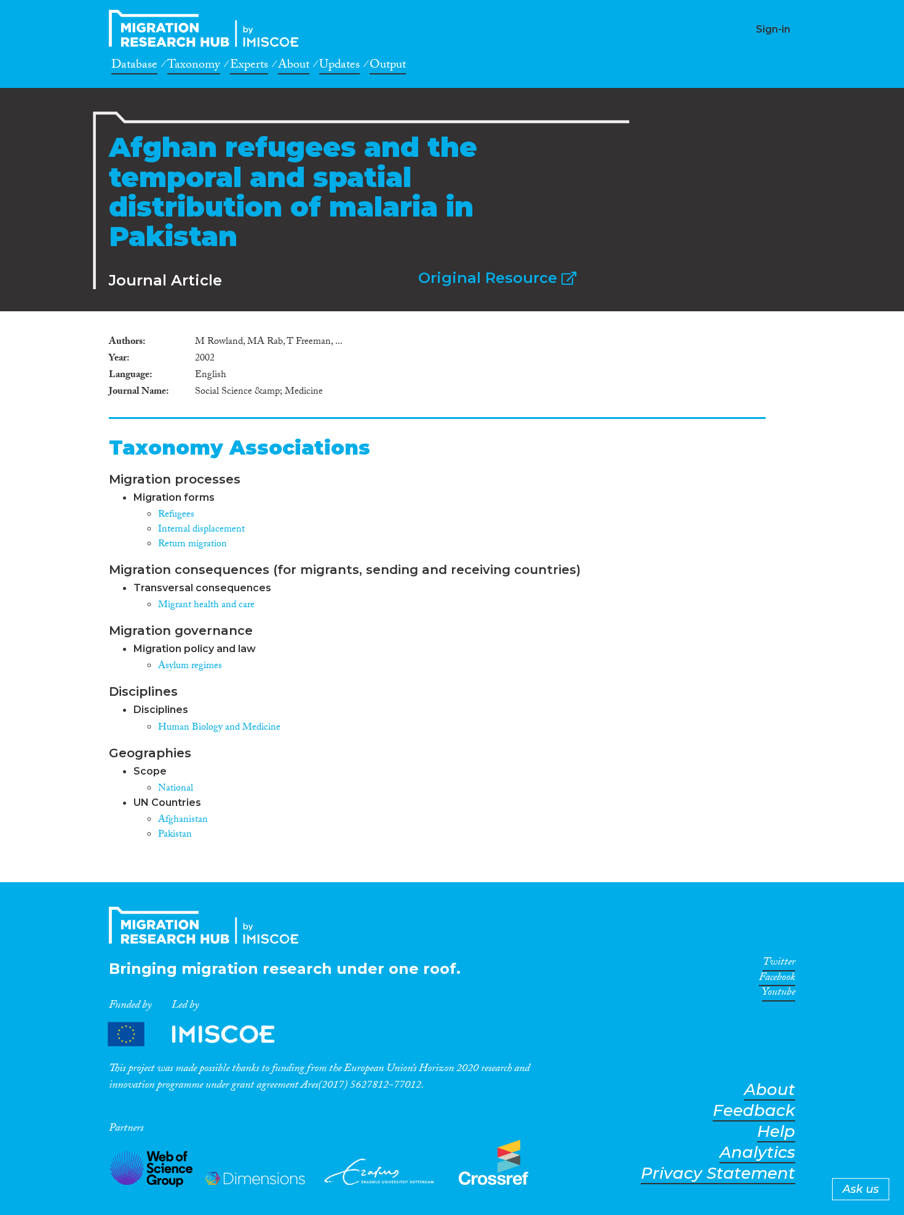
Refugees (176, 515)
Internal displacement (201, 530)
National (175, 789)
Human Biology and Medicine (219, 728)
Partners (201, 1034)
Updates (339, 66)
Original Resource (489, 278)
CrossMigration (207, 28)
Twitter (779, 964)
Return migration (192, 544)
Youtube (778, 994)
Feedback (754, 1110)
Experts (249, 66)
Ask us (861, 1189)
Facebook (777, 979)
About (293, 66)
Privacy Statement (718, 1173)
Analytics (757, 1152)
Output (388, 66)
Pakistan (175, 835)
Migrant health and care (206, 605)
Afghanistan (183, 820)
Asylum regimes (190, 666)
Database (134, 66)
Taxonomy (193, 66)
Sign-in (773, 29)
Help (776, 1131)
